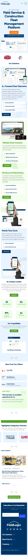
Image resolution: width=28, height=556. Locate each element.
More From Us (7, 539)
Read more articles (14, 497)
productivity (22, 327)
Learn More (6, 114)
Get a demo (14, 32)
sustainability (14, 327)
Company (5, 544)
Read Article (6, 483)
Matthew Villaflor (16, 468)
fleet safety (9, 327)
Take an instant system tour (15, 35)
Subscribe (22, 516)
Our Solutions (7, 534)
